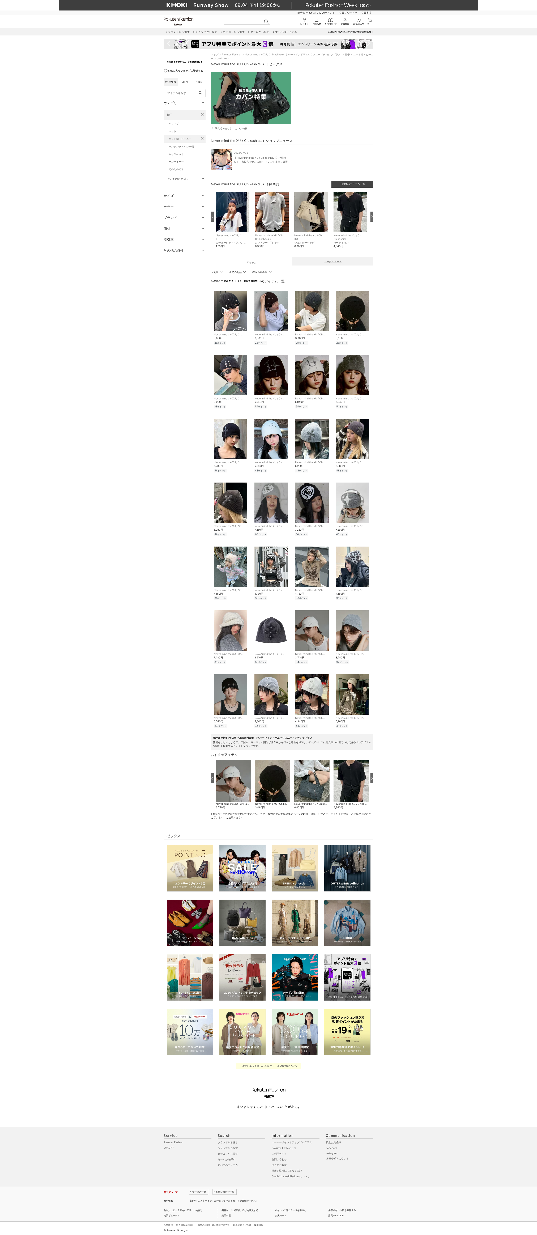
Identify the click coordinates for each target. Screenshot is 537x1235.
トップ (214, 54)
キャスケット (176, 154)
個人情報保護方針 (185, 1225)
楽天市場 (366, 12)
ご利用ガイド (279, 1153)
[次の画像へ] (371, 217)
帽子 (169, 114)
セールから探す (226, 1159)
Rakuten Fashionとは (284, 1148)
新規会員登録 (333, 1142)
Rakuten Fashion (231, 54)
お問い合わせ (279, 1159)
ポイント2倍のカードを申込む (290, 1210)
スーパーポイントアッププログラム (292, 1142)
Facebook (332, 1148)
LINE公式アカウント (337, 1158)
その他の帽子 (176, 169)
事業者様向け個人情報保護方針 (214, 1225)
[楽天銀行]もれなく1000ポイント (316, 12)
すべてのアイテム (228, 1165)
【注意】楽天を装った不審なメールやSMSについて (268, 1066)
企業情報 (168, 1225)
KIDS (199, 82)
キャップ (174, 123)
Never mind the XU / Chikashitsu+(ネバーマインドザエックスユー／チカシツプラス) (293, 54)
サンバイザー (176, 161)
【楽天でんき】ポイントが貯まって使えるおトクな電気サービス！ (223, 1200)
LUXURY (169, 1147)
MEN (184, 82)
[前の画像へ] (212, 217)
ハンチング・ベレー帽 (181, 146)
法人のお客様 (279, 1165)
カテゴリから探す (228, 1153)
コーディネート (332, 261)
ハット (172, 131)
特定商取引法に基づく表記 (287, 1170)
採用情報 (258, 1225)
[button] (233, 223)
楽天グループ (346, 12)
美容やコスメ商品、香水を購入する (240, 1210)
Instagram (331, 1153)
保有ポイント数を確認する (342, 1210)
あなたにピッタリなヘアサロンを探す (183, 1210)
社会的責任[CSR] (242, 1225)
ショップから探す (228, 1148)
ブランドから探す (228, 1142)
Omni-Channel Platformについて (290, 1176)
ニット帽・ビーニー (180, 138)
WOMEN (170, 82)
